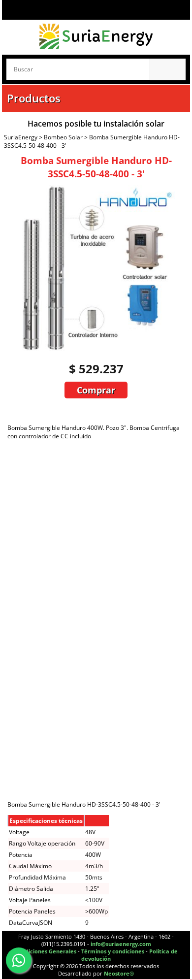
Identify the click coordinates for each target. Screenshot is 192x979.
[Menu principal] (12, 10)
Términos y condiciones (112, 951)
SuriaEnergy (20, 137)
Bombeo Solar (63, 137)
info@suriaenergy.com (121, 943)
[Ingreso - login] (31, 9)
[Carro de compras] (178, 10)
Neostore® (119, 973)
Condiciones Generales (45, 951)
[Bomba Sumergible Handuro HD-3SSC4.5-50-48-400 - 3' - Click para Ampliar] (92, 349)
